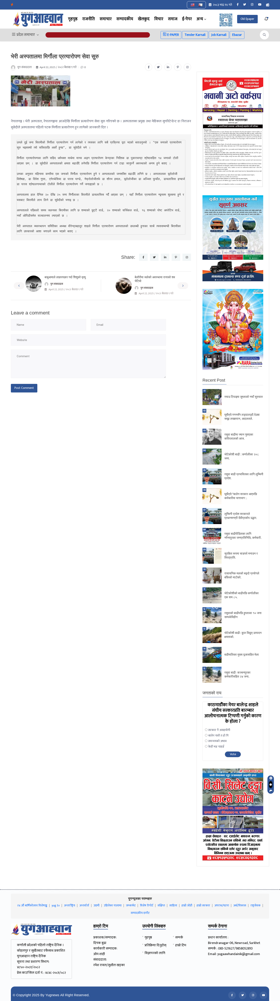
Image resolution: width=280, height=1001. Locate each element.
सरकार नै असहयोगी (219, 730)
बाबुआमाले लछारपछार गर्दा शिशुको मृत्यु (65, 277)
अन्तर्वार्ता (84, 905)
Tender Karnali (195, 35)
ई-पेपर (187, 19)
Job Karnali (218, 35)
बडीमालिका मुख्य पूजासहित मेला (241, 654)
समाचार (106, 19)
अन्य (200, 19)
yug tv (56, 905)
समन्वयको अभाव (217, 741)
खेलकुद (144, 19)
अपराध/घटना (221, 905)
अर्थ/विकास (239, 905)
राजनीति (88, 19)
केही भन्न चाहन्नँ (216, 746)
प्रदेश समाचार (26, 35)
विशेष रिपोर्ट (146, 905)
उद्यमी (96, 905)
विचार (158, 19)
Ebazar (237, 35)
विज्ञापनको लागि (155, 953)
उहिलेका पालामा (113, 905)
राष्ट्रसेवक (255, 905)
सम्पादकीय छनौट (140, 913)
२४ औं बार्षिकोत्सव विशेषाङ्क (32, 905)
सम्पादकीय (124, 19)
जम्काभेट (131, 905)
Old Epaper (247, 19)
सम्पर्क (179, 937)
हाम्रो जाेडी (187, 905)
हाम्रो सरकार (203, 905)
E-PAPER (172, 35)
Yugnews (52, 995)
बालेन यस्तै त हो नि (218, 735)
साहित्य (173, 905)
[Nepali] (200, 4)
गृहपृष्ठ (73, 19)
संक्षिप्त (161, 905)
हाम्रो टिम (180, 945)
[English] (192, 4)
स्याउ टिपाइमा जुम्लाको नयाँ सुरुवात (243, 396)
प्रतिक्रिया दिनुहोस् (155, 945)
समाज (172, 19)
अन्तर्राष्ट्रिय (69, 905)
